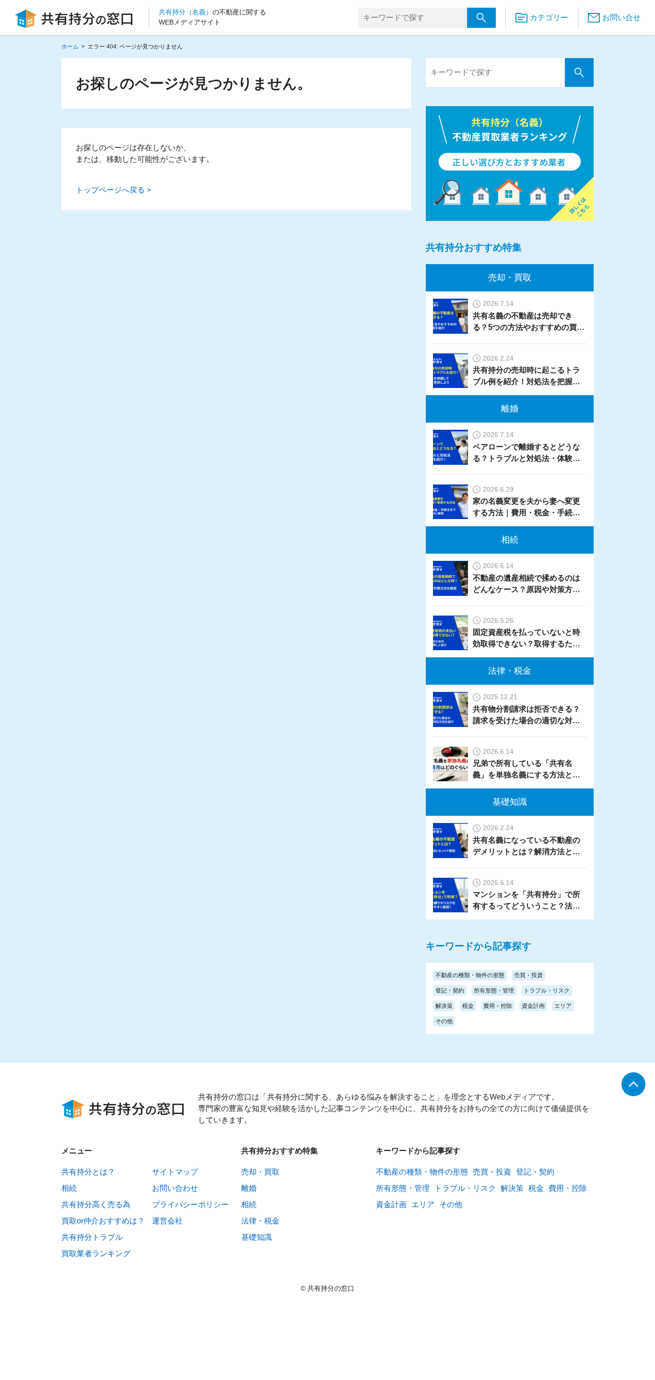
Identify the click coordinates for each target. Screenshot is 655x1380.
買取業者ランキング (95, 1253)
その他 (444, 1021)
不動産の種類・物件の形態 (469, 975)
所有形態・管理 (494, 990)
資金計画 (533, 1006)
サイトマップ (175, 1172)
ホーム (70, 46)
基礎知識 (509, 802)
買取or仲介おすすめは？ (103, 1221)
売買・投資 (528, 975)
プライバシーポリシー (190, 1204)
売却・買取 (509, 277)
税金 (468, 1006)
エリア (563, 1006)
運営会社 (167, 1221)
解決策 (444, 1006)
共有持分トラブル (92, 1237)
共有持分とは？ (88, 1172)
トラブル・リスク (547, 990)
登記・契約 (449, 990)
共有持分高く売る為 (95, 1204)
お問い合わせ (175, 1188)
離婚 (509, 408)
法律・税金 (509, 671)
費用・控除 (497, 1006)
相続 (509, 540)
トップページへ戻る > (113, 190)
